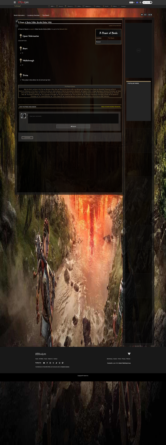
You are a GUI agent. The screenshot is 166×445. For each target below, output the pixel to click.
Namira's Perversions (110, 91)
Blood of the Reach (65, 89)
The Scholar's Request (89, 94)
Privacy (123, 358)
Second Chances (76, 93)
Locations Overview (33, 15)
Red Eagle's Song (33, 93)
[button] (132, 2)
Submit (74, 126)
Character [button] (69, 6)
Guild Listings (56, 91)
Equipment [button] (87, 6)
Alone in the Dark (39, 89)
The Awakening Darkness (105, 93)
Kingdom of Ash (86, 91)
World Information (19, 15)
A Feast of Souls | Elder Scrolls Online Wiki (35, 23)
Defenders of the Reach (90, 89)
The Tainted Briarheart (44, 96)
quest (32, 29)
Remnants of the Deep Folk (48, 93)
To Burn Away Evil (57, 96)
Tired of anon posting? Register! (110, 106)
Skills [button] (78, 6)
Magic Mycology (97, 91)
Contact (55, 358)
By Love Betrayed (77, 89)
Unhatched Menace (69, 96)
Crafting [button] (97, 6)
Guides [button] (114, 6)
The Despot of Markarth (33, 94)
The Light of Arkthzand (64, 94)
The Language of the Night (49, 94)
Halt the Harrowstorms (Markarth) (71, 91)
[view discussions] (142, 14)
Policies (128, 358)
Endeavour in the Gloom (31, 91)
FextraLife (109, 363)
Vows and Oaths (81, 96)
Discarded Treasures (104, 89)
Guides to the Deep (45, 91)
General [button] (60, 6)
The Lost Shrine (77, 94)
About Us (50, 358)
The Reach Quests (70, 86)
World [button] (106, 6)
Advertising (109, 358)
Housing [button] (123, 6)
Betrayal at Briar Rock (52, 89)
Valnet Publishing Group (125, 363)
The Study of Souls (103, 94)
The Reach (45, 15)
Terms (119, 358)
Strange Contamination (89, 93)
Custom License (65, 366)
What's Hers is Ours (93, 96)
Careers (115, 358)
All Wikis (41, 358)
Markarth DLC (63, 29)
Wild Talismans (105, 96)
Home (36, 358)
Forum (45, 358)
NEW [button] (52, 6)
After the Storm (28, 89)
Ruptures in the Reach (63, 93)
